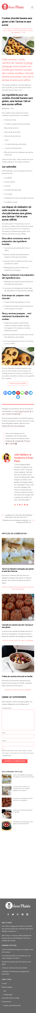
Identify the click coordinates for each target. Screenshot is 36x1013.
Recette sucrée (12, 30)
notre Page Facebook (21, 411)
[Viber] (26, 393)
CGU (4, 991)
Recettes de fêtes (20, 587)
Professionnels (6, 1001)
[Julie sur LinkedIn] (25, 504)
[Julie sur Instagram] (22, 504)
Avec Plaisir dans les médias (10, 998)
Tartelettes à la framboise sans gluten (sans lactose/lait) (23, 823)
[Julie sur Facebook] (17, 504)
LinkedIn (12, 443)
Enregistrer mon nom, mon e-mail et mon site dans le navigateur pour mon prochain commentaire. (18, 753)
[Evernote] (22, 393)
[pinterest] (22, 914)
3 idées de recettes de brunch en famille (17, 676)
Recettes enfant (22, 30)
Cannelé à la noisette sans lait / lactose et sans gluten (23, 799)
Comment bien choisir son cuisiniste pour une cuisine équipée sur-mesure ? (21, 788)
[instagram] (18, 914)
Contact (4, 983)
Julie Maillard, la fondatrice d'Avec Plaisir (23, 458)
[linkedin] (27, 914)
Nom (4, 733)
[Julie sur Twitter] (20, 504)
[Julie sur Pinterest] (27, 504)
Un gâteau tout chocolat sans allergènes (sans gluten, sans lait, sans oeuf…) (18, 516)
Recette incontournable (18, 383)
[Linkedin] (14, 393)
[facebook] (8, 914)
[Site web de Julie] (15, 504)
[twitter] (13, 914)
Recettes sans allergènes (23, 640)
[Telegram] (31, 393)
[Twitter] (18, 397)
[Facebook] (5, 393)
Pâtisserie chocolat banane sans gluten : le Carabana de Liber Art (17, 521)
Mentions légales (7, 987)
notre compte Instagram (10, 414)
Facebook (8, 441)
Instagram (18, 441)
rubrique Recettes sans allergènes (13, 426)
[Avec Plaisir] (13, 9)
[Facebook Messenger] (10, 393)
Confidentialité (7, 994)
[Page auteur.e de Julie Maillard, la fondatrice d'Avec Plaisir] (6, 462)
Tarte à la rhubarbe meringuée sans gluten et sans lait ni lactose (23, 776)
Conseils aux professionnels (12, 1005)
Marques (8, 690)
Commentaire (7, 708)
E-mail (4, 740)
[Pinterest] (18, 393)
